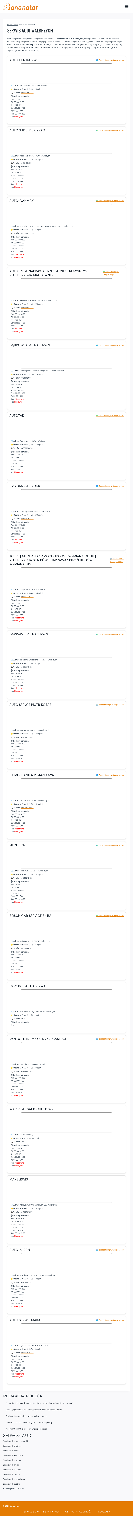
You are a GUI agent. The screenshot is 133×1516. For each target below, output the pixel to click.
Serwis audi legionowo (13, 1455)
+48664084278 (27, 307)
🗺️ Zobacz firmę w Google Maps (110, 60)
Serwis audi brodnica (12, 1446)
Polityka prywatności (78, 1511)
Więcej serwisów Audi (14, 1488)
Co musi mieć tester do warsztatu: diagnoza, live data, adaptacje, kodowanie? (39, 1403)
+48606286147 (27, 378)
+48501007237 (27, 92)
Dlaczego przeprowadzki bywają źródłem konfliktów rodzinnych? (34, 1409)
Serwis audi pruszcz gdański (15, 1441)
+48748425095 (27, 807)
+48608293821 (27, 518)
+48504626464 (27, 1352)
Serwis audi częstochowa (14, 1479)
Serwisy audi (51, 1511)
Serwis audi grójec (11, 1465)
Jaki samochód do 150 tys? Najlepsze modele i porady (29, 1422)
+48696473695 (27, 1071)
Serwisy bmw (30, 1511)
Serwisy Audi (18, 1435)
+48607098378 (27, 1212)
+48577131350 (27, 667)
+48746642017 (27, 948)
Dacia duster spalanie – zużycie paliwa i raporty (26, 1416)
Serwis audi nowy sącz (13, 1460)
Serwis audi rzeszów (12, 1469)
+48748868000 (27, 163)
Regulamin (104, 1511)
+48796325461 (27, 737)
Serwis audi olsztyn (11, 1484)
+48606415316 (27, 233)
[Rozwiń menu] (126, 6)
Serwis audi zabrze (11, 1474)
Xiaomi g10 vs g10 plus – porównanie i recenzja (26, 1429)
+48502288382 (27, 448)
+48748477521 (27, 1282)
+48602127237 (27, 878)
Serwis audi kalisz (11, 1450)
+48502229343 (27, 596)
